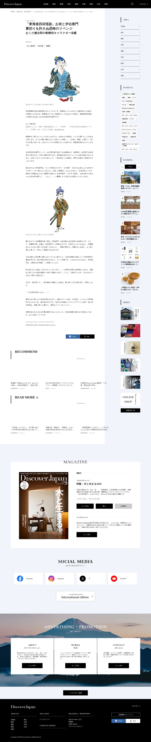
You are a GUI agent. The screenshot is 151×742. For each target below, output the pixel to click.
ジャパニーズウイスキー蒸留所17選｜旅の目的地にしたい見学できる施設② (130, 213)
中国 (83, 4)
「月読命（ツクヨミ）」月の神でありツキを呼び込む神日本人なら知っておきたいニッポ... (25, 429)
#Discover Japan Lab (128, 108)
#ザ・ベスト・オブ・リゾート (130, 126)
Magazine (44, 714)
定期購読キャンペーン (126, 714)
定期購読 (123, 506)
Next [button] (138, 167)
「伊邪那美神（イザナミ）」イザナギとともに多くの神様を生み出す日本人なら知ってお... (95, 429)
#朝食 (134, 133)
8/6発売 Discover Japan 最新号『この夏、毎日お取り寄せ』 (94, 384)
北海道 (45, 4)
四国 (91, 4)
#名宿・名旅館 (126, 111)
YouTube (123, 578)
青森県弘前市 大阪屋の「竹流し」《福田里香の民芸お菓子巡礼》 (130, 289)
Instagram (61, 578)
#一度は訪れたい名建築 (128, 94)
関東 (61, 4)
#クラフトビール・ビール (129, 129)
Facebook (29, 578)
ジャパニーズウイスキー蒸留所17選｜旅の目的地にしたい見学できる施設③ (130, 187)
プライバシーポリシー (76, 726)
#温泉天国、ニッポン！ (128, 119)
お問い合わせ (73, 724)
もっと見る (85, 506)
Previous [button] (123, 167)
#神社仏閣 (132, 104)
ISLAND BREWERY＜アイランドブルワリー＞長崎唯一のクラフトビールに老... (60, 384)
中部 (69, 4)
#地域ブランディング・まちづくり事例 (130, 145)
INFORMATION (85, 388)
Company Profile (48, 726)
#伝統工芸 (124, 137)
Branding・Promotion (79, 714)
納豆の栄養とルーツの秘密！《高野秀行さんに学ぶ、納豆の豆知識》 (130, 238)
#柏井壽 (124, 122)
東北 (54, 4)
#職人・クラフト (132, 97)
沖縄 (106, 4)
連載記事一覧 (130, 410)
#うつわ (124, 104)
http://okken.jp (59, 129)
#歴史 (123, 97)
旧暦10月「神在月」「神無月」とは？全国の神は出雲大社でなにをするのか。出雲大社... (60, 429)
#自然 (123, 140)
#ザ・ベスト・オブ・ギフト (129, 149)
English (143, 4)
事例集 (71, 721)
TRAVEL (123, 191)
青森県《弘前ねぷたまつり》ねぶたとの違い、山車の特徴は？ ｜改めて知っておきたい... (25, 384)
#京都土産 (133, 137)
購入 (104, 506)
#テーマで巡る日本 (127, 101)
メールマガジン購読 (75, 693)
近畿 (76, 4)
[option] (60, 374)
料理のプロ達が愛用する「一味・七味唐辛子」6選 (130, 263)
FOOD (47, 388)
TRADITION (14, 388)
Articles (15, 714)
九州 (98, 4)
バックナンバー (45, 719)
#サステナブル (126, 133)
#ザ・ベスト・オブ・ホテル (129, 115)
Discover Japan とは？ (75, 719)
